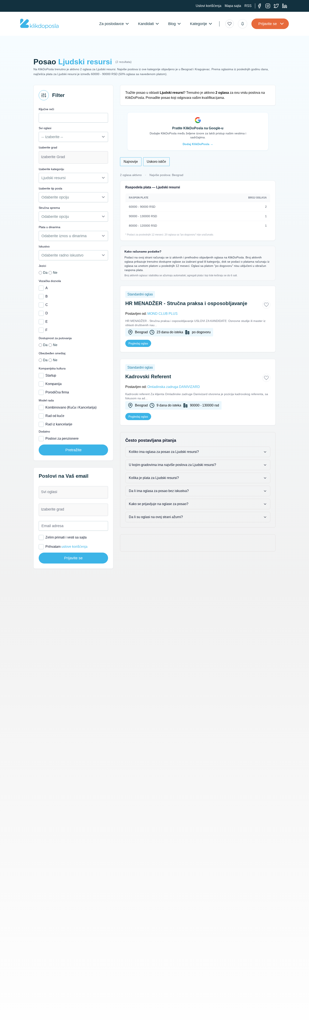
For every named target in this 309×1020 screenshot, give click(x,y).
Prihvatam (66, 546)
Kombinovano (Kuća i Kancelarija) (70, 407)
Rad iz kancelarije (58, 424)
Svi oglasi (45, 128)
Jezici (42, 265)
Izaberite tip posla (50, 188)
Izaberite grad (48, 147)
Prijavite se (267, 24)
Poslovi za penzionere (62, 438)
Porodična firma (57, 392)
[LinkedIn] (284, 5)
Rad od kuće (54, 416)
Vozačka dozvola (50, 281)
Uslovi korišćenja (208, 6)
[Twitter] (276, 5)
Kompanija (53, 384)
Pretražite (73, 450)
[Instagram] (267, 5)
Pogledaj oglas (138, 343)
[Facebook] (259, 5)
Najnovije (131, 161)
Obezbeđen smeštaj (52, 353)
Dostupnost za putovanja (55, 338)
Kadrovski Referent (148, 376)
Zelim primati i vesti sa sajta (66, 537)
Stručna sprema (49, 207)
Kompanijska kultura (52, 368)
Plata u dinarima (49, 227)
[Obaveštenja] (242, 23)
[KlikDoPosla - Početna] (39, 24)
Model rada (46, 400)
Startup (50, 375)
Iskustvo (44, 246)
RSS (248, 6)
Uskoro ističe (156, 161)
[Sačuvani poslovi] (229, 24)
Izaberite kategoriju (51, 169)
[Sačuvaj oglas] (266, 305)
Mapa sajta (233, 6)
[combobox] (73, 157)
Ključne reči (46, 109)
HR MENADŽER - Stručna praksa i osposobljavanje (186, 303)
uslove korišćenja (74, 546)
